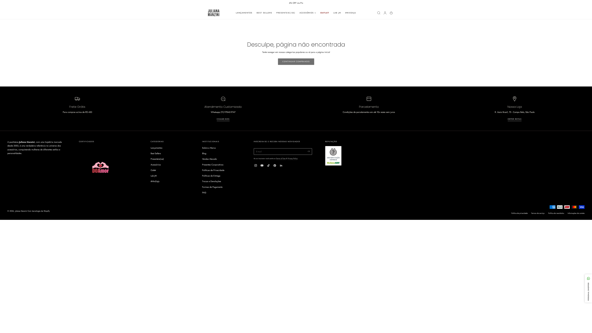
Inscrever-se (333, 171)
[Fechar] (362, 136)
